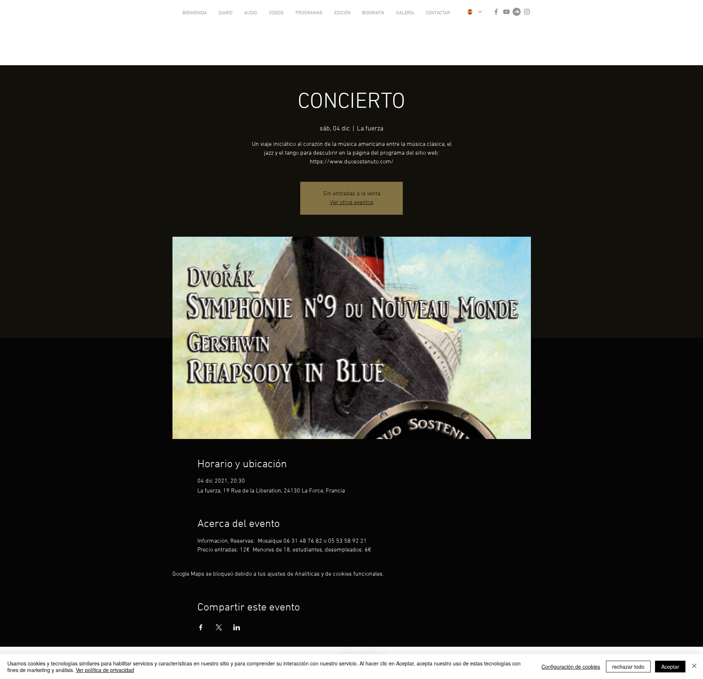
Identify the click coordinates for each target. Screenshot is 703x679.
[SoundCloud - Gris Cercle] (517, 12)
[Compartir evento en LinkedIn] (236, 627)
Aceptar (670, 666)
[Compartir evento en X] (218, 627)
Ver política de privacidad (105, 670)
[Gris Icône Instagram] (527, 12)
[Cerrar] (694, 666)
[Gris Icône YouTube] (506, 12)
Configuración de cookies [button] (571, 666)
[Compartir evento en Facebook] (200, 627)
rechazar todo (628, 666)
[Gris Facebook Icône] (496, 12)
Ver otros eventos (351, 202)
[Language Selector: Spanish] (474, 11)
